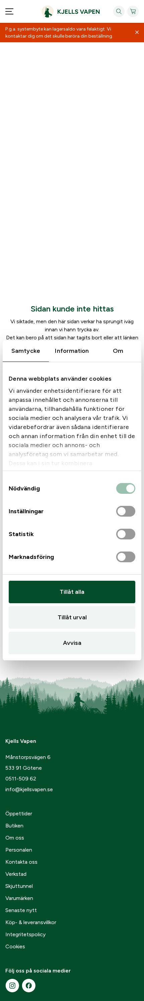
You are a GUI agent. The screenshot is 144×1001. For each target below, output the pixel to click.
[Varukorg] (133, 11)
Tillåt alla (72, 591)
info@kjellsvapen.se (29, 789)
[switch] (125, 511)
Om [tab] (118, 350)
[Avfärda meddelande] (137, 33)
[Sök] (119, 11)
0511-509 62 (20, 778)
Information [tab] (72, 350)
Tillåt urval (72, 617)
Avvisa (72, 643)
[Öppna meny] (9, 11)
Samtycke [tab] (25, 350)
